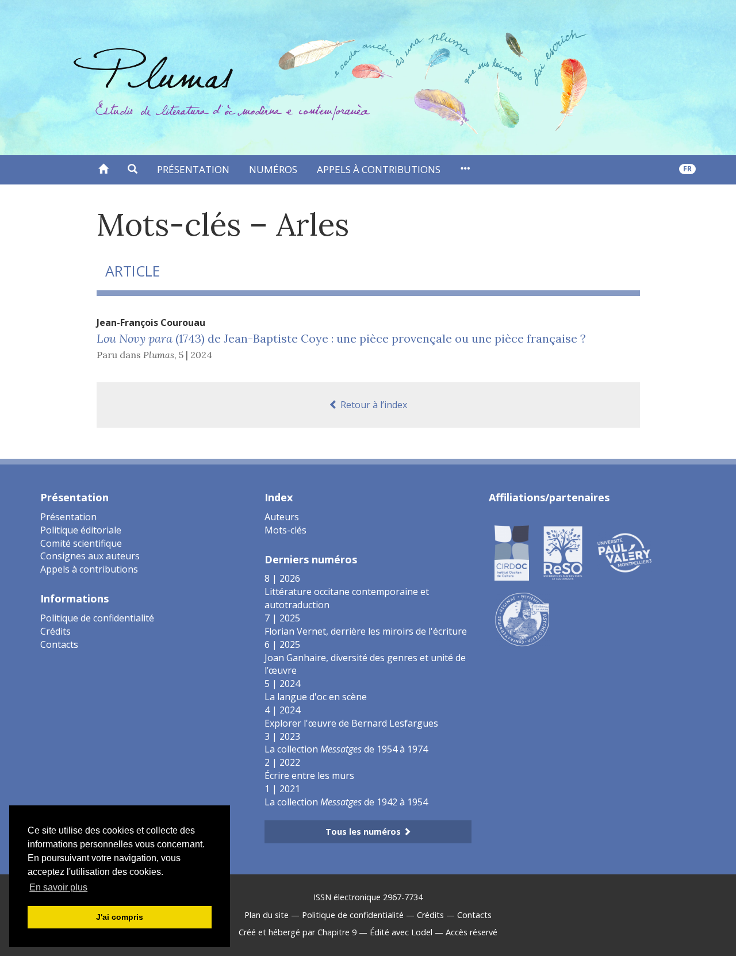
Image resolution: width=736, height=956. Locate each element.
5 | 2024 (195, 354)
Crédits (55, 631)
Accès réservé (471, 932)
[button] (132, 169)
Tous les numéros (364, 831)
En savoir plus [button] (58, 887)
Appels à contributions (378, 169)
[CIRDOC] (511, 552)
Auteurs (281, 516)
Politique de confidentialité (97, 618)
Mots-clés (285, 530)
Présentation (193, 169)
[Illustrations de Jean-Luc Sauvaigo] (522, 618)
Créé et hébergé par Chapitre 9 (297, 932)
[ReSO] (563, 552)
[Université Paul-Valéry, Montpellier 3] (624, 552)
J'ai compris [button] (119, 917)
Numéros (273, 169)
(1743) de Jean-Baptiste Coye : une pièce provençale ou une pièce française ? (341, 338)
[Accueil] (103, 169)
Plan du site (266, 914)
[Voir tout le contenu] (464, 169)
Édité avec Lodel (401, 932)
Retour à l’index (372, 404)
